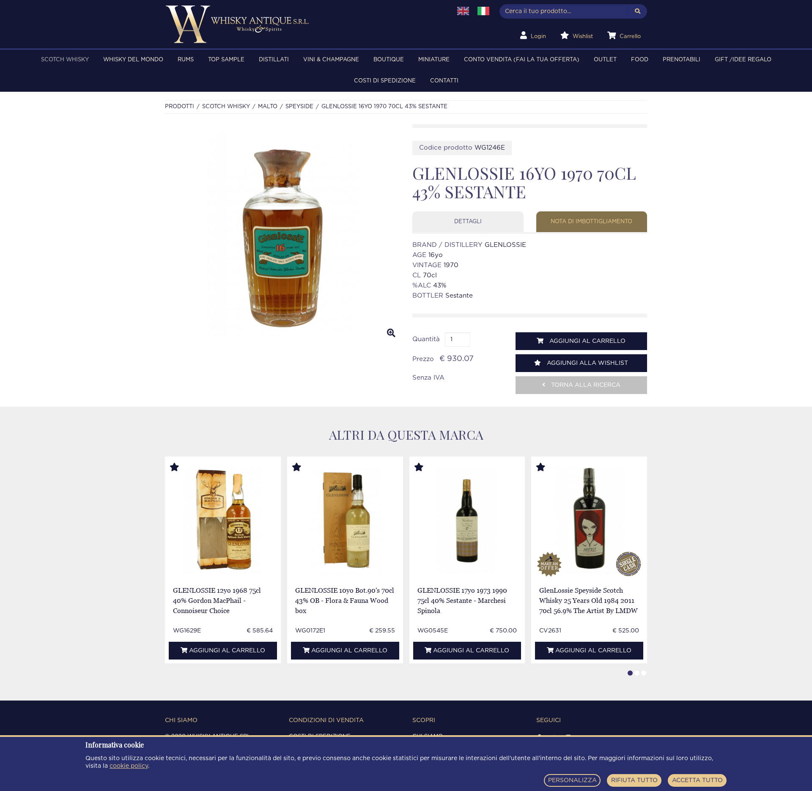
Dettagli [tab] (468, 221)
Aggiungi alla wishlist (586, 363)
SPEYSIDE (299, 106)
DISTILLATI (274, 60)
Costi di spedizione (385, 81)
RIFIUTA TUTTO (634, 780)
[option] (282, 234)
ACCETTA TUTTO (697, 780)
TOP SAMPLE (226, 60)
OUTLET (605, 60)
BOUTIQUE (388, 60)
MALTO (267, 106)
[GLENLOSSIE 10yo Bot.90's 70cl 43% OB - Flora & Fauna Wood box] (345, 520)
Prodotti (179, 106)
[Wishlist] (182, 467)
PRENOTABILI (681, 60)
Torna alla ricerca (584, 385)
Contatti (444, 81)
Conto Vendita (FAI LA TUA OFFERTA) (521, 60)
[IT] (483, 11)
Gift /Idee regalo (743, 60)
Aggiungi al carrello (586, 341)
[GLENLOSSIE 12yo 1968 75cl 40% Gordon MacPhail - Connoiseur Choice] (223, 520)
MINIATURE (434, 60)
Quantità (426, 339)
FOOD (639, 60)
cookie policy (129, 766)
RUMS (186, 60)
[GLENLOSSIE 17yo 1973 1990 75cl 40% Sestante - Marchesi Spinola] (467, 520)
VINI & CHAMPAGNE (331, 60)
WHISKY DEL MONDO (133, 60)
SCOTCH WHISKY (65, 60)
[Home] (303, 24)
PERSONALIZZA (572, 780)
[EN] (463, 11)
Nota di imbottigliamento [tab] (591, 221)
